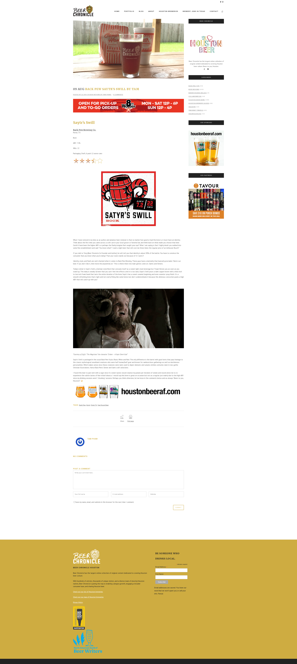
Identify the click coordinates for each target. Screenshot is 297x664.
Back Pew (82, 405)
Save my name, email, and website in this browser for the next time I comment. (104, 502)
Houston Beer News (197, 100)
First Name (159, 574)
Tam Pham (107, 94)
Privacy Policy (78, 602)
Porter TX (94, 405)
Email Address (161, 567)
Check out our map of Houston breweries (88, 597)
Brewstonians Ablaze (198, 93)
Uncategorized (195, 113)
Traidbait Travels (196, 110)
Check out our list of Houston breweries (88, 592)
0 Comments (118, 94)
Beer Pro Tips (194, 86)
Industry (192, 106)
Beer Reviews (94, 94)
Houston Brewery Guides (199, 103)
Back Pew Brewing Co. (84, 130)
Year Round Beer (103, 405)
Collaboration (195, 96)
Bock (88, 405)
